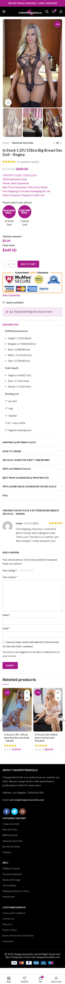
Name (6, 614)
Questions (8, 941)
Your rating (9, 570)
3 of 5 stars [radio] (27, 570)
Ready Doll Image (11, 879)
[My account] (61, 11)
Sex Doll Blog (9, 885)
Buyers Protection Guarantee (18, 935)
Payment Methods (12, 874)
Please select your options (17, 202)
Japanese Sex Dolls (12, 840)
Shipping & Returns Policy (15, 891)
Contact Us (8, 918)
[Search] (47, 11)
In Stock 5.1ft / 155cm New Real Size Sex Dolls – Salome (17, 737)
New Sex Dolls (9, 829)
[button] (27, 692)
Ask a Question (11, 295)
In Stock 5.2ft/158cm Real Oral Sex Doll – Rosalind (46, 737)
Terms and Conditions (14, 913)
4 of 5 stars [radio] (29, 570)
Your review (9, 576)
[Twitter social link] (14, 811)
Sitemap (6, 852)
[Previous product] (54, 143)
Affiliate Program (11, 868)
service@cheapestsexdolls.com (27, 799)
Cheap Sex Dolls (10, 823)
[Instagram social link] (22, 811)
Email (6, 628)
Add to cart (28, 264)
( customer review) (28, 161)
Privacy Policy (9, 929)
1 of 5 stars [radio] (21, 570)
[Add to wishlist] (27, 698)
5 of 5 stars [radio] (32, 570)
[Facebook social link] (6, 811)
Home (5, 142)
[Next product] (60, 143)
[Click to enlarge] (8, 102)
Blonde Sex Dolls (11, 846)
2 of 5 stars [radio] (24, 570)
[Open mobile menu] (4, 11)
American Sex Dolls (22, 142)
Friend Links (8, 896)
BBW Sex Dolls (10, 835)
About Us (7, 924)
